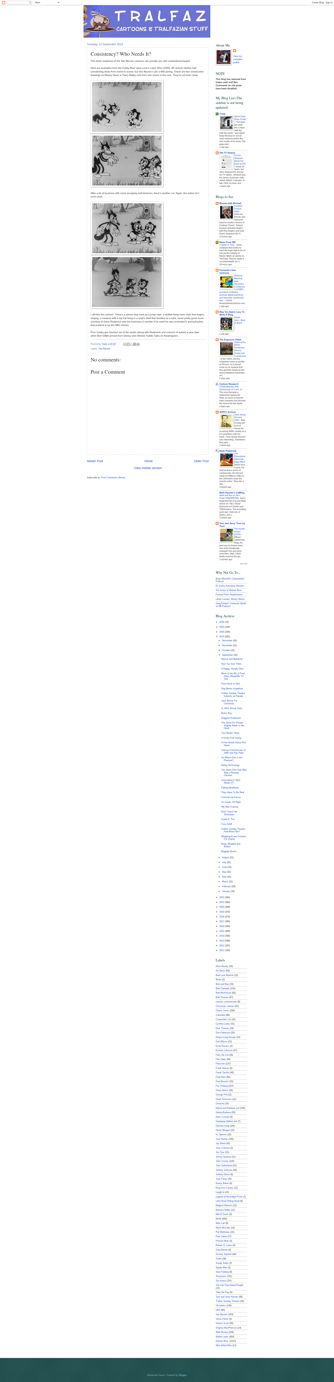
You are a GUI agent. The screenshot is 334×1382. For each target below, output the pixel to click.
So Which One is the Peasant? (231, 758)
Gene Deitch (222, 1090)
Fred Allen (221, 1077)
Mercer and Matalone (231, 659)
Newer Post (95, 461)
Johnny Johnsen (224, 1170)
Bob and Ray (222, 984)
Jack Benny (222, 1139)
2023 (222, 636)
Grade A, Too (227, 819)
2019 (222, 911)
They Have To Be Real (232, 792)
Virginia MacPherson (226, 1327)
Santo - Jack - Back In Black (239, 320)
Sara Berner (222, 1249)
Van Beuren (104, 348)
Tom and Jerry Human (227, 1296)
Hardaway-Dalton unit (226, 1121)
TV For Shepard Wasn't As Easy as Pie (240, 159)
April (224, 876)
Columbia (220, 1015)
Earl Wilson (221, 1041)
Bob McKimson (223, 992)
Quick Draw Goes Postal (240, 117)
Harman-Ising (222, 1125)
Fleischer (220, 1063)
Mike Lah (220, 1223)
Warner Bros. (222, 1341)
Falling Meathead (229, 787)
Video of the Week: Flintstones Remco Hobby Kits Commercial (240, 349)
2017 (222, 921)
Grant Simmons (224, 1099)
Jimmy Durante (223, 1156)
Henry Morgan (223, 1130)
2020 (222, 907)
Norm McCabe (223, 1227)
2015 (222, 931)
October (226, 650)
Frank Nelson (222, 1068)
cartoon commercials (226, 1001)
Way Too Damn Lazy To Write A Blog (232, 313)
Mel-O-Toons (222, 1214)
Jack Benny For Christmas (229, 702)
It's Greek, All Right (231, 802)
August (226, 857)
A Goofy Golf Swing (231, 738)
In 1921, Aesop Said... (232, 708)
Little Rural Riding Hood (227, 1201)
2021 (222, 902)
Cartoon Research (228, 384)
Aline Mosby (222, 966)
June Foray (221, 1179)
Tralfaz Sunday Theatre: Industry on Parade (233, 694)
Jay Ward (220, 1143)
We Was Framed (229, 806)
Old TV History (227, 152)
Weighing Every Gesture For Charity (233, 837)
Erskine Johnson (224, 1050)
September (228, 655)
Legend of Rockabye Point (229, 1196)
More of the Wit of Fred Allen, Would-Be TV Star (233, 676)
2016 (222, 926)
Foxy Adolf (226, 824)
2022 (222, 897)
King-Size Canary (224, 1187)
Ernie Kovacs (222, 1046)
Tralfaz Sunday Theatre (227, 1301)
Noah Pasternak (227, 451)
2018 (222, 916)
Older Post (201, 461)
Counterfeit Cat (223, 1019)
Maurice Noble (223, 1210)
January (226, 891)
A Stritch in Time (227, 245)
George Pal (221, 1094)
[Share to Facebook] (135, 344)
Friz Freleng (222, 1086)
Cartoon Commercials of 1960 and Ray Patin (233, 751)
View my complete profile (237, 59)
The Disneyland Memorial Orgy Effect (239, 457)
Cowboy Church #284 (238, 209)
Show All (243, 564)
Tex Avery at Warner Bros (229, 590)
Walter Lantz (222, 1336)
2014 (222, 936)
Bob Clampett (222, 988)
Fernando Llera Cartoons (227, 271)
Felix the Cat (222, 1055)
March (225, 881)
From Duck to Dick (230, 683)
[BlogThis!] (128, 344)
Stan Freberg (222, 1272)
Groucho (220, 1103)
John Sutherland (224, 1165)
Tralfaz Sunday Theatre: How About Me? (233, 830)
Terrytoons (221, 1276)
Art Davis (220, 970)
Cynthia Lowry (223, 1023)
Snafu (219, 1258)
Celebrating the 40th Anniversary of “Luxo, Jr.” (231, 388)
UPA (218, 1310)
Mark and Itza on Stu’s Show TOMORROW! (229, 496)
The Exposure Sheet (230, 339)
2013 (222, 940)
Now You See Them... (232, 664)
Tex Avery (221, 1280)
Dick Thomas (222, 1028)
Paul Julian (221, 1236)
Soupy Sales (222, 1263)
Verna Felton (222, 1319)
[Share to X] (131, 344)
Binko (218, 979)
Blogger (182, 1375)
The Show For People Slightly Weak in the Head (232, 725)
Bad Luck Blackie (224, 975)
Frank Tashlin (222, 1072)
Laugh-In (220, 1192)
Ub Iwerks (221, 1305)
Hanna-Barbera (223, 1112)
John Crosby (222, 1161)
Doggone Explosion (231, 718)
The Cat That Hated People (229, 1285)
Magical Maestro (224, 1205)
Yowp (105, 344)
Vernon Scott (222, 1323)
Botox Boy (226, 713)
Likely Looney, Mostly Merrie (230, 599)
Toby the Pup (222, 1292)
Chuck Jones (222, 1010)
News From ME (227, 242)
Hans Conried (222, 1117)
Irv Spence (221, 1134)
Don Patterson (223, 1032)
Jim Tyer (220, 1152)
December (227, 640)
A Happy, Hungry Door (232, 668)
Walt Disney (222, 1332)
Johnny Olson (223, 1174)
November (227, 645)
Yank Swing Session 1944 (240, 418)
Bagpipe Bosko (229, 851)
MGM (218, 1218)
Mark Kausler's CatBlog (231, 492)
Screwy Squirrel (224, 1254)
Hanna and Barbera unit (227, 1108)
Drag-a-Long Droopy (226, 1037)
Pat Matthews (223, 1232)
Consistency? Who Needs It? (230, 781)
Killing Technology (230, 765)
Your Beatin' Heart (230, 733)
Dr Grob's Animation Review (230, 586)
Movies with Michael (230, 203)
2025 (222, 627)
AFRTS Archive (227, 412)
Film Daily (221, 1059)
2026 (222, 622)
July (224, 862)
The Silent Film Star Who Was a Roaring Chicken (234, 773)
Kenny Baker (222, 1183)
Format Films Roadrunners (229, 594)
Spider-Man (221, 1267)
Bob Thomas (222, 997)
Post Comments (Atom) (113, 477)
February (227, 886)
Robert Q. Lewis (224, 1245)
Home (148, 461)
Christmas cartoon (225, 1006)
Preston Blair (222, 1241)
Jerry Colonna (223, 1148)
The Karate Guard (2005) (239, 532)
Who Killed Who (224, 1345)
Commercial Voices (231, 797)
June (225, 867)
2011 (222, 950)
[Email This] (125, 344)
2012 (222, 945)
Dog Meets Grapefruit (232, 688)
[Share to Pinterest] (138, 344)
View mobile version (148, 468)
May (224, 872)
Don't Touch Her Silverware (229, 813)
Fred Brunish (222, 1081)
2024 (222, 631)
